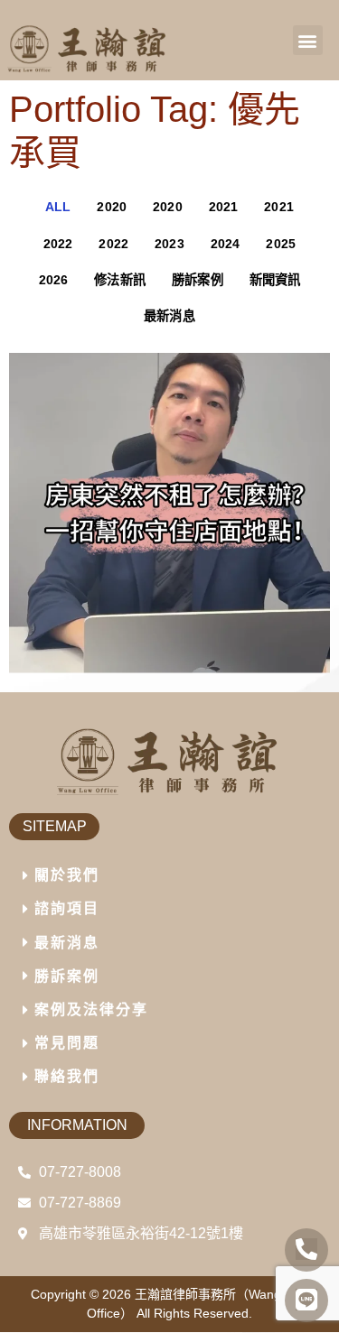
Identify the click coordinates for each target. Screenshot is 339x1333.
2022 (58, 243)
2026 (54, 280)
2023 (169, 243)
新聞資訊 (275, 280)
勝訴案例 (197, 280)
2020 (112, 206)
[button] (308, 40)
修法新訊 (120, 280)
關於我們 (66, 875)
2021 (224, 206)
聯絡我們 (66, 1076)
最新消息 (169, 316)
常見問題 (66, 1043)
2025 (281, 243)
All (58, 206)
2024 (225, 243)
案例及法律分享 (91, 1009)
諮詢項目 (66, 908)
